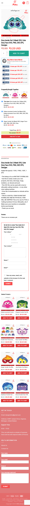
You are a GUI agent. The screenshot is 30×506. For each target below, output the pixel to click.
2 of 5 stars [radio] (15, 234)
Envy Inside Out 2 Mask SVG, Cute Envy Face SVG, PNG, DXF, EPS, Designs (15, 103)
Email (6, 267)
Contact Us (4, 448)
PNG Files (16, 498)
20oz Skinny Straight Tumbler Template (15, 500)
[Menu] (2, 3)
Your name (4, 453)
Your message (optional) (8, 472)
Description (5, 158)
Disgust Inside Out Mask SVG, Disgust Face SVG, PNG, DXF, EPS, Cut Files (22, 312)
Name (6, 260)
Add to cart (7, 318)
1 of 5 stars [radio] (6, 234)
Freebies (10, 501)
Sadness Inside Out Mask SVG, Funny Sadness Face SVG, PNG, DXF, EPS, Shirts (7, 394)
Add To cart (19, 53)
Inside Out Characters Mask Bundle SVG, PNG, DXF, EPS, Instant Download (7, 339)
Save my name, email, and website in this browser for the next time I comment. (14, 278)
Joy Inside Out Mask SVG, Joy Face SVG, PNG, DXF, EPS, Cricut (22, 367)
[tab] (15, 158)
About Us (4, 445)
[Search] (23, 3)
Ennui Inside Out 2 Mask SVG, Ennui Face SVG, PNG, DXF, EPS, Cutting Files (22, 394)
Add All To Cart (15, 136)
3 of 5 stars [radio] (7, 237)
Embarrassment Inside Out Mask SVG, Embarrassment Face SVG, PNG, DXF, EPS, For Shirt (16, 113)
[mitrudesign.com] (15, 2)
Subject (3, 466)
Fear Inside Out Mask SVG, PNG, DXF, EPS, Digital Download (22, 339)
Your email (4, 459)
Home (2, 38)
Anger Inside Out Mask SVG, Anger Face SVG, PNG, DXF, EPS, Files (15, 122)
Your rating (8, 232)
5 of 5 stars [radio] (7, 242)
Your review (8, 246)
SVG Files (8, 38)
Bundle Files (23, 498)
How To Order (18, 501)
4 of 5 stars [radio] (7, 239)
